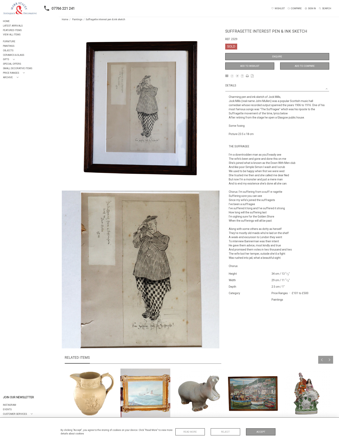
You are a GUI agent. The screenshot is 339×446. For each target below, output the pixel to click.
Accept (260, 431)
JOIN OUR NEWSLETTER (18, 397)
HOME (6, 21)
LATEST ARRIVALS (13, 25)
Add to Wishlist (249, 66)
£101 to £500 (300, 293)
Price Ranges (280, 293)
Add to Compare (305, 66)
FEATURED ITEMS (12, 30)
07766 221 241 (63, 8)
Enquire (277, 56)
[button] (9, 59)
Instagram (9, 405)
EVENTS (7, 409)
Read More (190, 431)
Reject (225, 431)
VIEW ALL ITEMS (11, 34)
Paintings (77, 19)
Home (65, 19)
